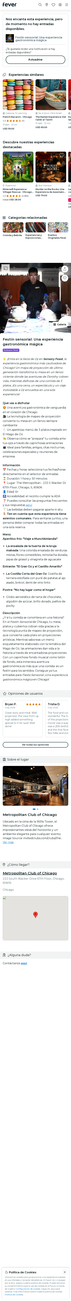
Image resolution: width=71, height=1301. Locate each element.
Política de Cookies (14, 1294)
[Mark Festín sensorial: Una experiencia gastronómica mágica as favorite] (64, 278)
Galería (61, 324)
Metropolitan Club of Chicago (30, 873)
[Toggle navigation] (66, 4)
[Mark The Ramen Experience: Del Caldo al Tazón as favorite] (62, 83)
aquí (29, 505)
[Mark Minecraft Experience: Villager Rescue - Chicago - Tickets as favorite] (29, 155)
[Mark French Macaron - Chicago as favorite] (29, 83)
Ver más (8, 842)
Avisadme (35, 59)
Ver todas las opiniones (35, 744)
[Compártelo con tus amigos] (64, 269)
